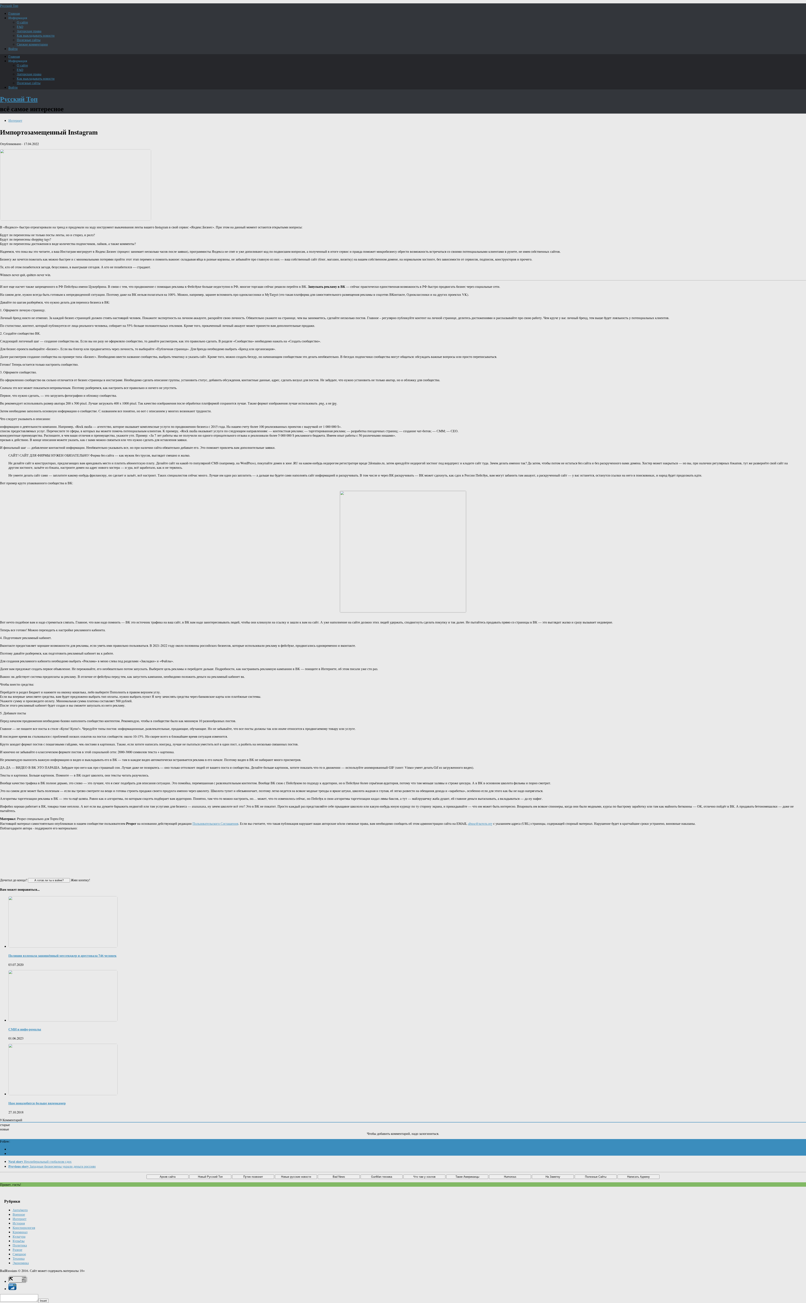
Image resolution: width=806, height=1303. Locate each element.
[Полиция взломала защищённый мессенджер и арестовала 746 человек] (63, 946)
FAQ (20, 26)
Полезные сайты (29, 40)
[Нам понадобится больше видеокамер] (63, 1094)
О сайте (22, 22)
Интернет (15, 120)
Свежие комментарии (32, 44)
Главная (14, 13)
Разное (17, 1249)
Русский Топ (9, 5)
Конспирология (24, 1227)
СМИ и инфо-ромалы (24, 1029)
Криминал (20, 1232)
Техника (19, 1258)
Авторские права (29, 31)
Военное (19, 1214)
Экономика (21, 1263)
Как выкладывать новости (36, 35)
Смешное (19, 1254)
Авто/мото (20, 1210)
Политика (20, 1245)
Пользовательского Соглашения (215, 823)
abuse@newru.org (480, 823)
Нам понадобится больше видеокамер (37, 1103)
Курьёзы (19, 1241)
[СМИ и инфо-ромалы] (63, 1020)
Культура (19, 1236)
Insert (43, 1300)
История (19, 1223)
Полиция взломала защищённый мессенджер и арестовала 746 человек (62, 955)
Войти (13, 48)
